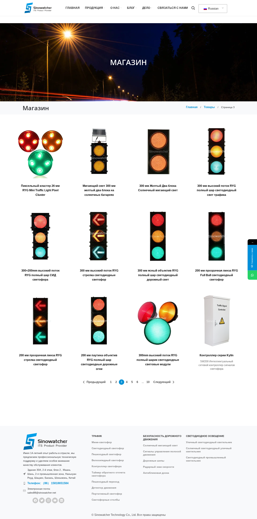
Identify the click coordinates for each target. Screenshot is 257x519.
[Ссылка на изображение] (45, 441)
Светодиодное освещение (205, 436)
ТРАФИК (97, 436)
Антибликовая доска (156, 472)
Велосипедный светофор (108, 460)
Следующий (162, 382)
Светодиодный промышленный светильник (206, 459)
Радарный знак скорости (158, 466)
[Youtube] (55, 500)
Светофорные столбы (106, 499)
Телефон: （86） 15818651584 (48, 483)
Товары (209, 107)
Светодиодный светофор (108, 448)
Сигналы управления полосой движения (162, 453)
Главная (192, 107)
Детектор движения (104, 487)
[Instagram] (48, 500)
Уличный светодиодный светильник (209, 442)
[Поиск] (193, 7)
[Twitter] (42, 500)
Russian (212, 8)
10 (148, 382)
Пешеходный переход (105, 481)
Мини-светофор (102, 442)
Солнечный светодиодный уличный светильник (209, 450)
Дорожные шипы (153, 460)
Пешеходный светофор (106, 454)
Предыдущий (96, 382)
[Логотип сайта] (38, 7)
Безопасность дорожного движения (162, 438)
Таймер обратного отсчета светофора (108, 474)
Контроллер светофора (107, 466)
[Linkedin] (61, 500)
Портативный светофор (107, 493)
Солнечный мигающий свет (160, 445)
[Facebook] (35, 500)
